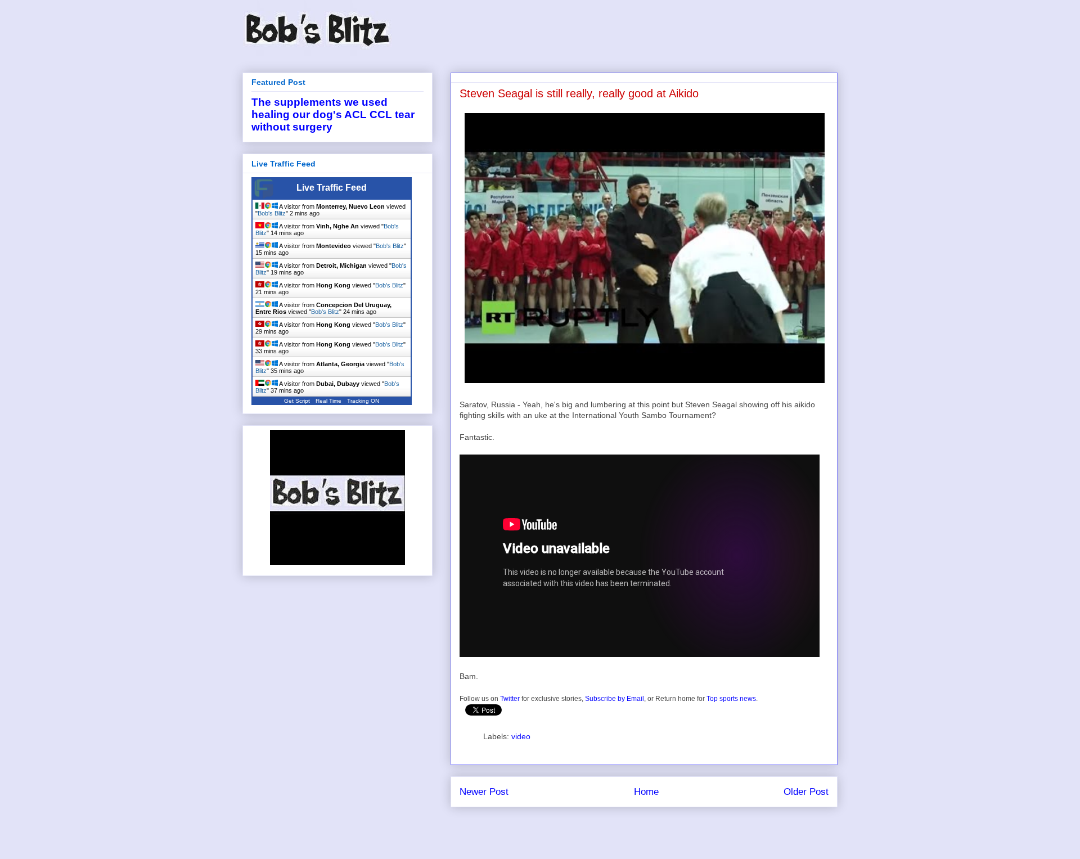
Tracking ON (363, 401)
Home (646, 791)
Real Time (328, 401)
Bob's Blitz (272, 213)
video (520, 736)
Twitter (510, 699)
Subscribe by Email (614, 699)
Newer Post (484, 791)
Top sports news (731, 699)
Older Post (806, 791)
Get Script (297, 401)
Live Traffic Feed (331, 187)
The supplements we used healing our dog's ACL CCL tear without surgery (333, 114)
